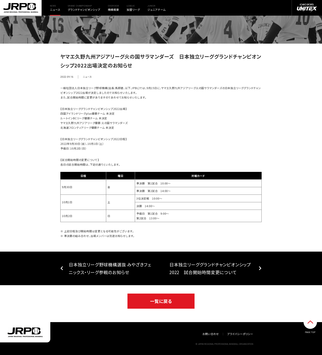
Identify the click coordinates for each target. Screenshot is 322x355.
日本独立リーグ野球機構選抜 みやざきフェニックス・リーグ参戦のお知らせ (110, 268)
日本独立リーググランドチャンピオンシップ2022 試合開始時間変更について (210, 268)
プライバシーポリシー (240, 334)
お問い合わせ (210, 334)
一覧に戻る (161, 301)
